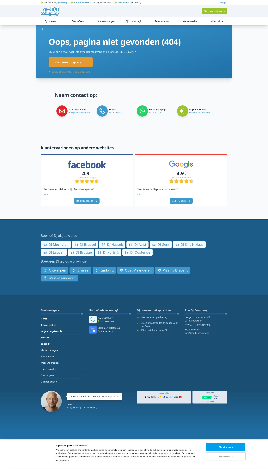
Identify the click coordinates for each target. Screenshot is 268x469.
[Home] (50, 11)
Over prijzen (47, 375)
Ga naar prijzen (49, 381)
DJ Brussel (87, 244)
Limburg (107, 270)
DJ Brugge (83, 252)
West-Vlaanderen (62, 278)
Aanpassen (224, 456)
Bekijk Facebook (85, 200)
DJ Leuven (56, 252)
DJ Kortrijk (110, 252)
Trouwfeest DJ (48, 325)
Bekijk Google (179, 200)
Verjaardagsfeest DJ (52, 331)
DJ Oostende (139, 252)
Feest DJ (45, 337)
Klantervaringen (49, 350)
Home (44, 318)
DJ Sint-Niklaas (191, 244)
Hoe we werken (49, 369)
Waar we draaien (50, 362)
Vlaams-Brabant (175, 270)
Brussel (82, 270)
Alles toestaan (226, 447)
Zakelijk (45, 343)
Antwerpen (57, 270)
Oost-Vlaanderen (138, 270)
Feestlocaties (47, 356)
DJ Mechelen (58, 244)
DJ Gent (163, 244)
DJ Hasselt (114, 244)
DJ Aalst (139, 244)
